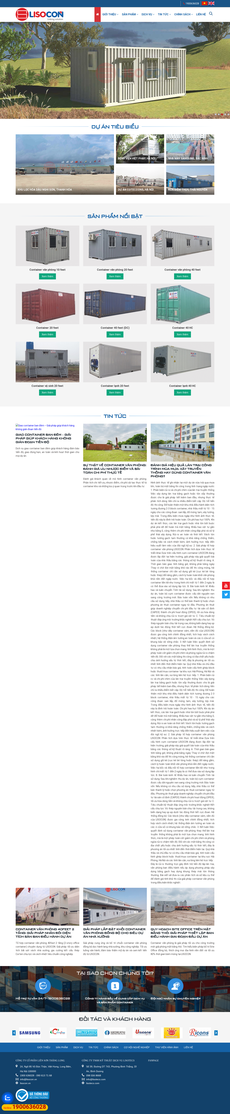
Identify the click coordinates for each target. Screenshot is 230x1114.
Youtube (226, 585)
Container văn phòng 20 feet (115, 269)
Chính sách (182, 14)
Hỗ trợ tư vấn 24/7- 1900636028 (43, 998)
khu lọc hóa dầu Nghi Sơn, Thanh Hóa (45, 189)
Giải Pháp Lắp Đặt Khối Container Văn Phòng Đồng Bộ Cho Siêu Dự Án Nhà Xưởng (114, 932)
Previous (3, 73)
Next (227, 73)
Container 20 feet (47, 327)
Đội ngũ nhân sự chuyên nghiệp (176, 998)
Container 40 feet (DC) (115, 327)
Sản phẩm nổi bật (115, 216)
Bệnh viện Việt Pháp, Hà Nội (136, 158)
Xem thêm (47, 276)
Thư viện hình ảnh (166, 1047)
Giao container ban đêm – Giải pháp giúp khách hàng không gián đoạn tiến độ (43, 438)
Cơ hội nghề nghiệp (137, 1047)
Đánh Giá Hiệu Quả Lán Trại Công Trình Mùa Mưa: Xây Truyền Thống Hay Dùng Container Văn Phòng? (181, 470)
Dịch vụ (147, 14)
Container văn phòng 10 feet (47, 269)
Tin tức (163, 14)
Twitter (226, 594)
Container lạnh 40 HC (182, 385)
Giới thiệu (109, 14)
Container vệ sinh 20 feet (47, 385)
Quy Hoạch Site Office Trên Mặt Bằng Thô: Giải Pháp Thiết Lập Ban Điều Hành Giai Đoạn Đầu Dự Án (182, 932)
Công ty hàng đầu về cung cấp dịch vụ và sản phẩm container (115, 1000)
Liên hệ (201, 14)
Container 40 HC (182, 327)
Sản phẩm (129, 14)
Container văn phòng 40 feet (183, 269)
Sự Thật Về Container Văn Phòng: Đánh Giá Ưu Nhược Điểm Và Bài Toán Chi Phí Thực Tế (114, 468)
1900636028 (192, 3)
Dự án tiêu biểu (115, 126)
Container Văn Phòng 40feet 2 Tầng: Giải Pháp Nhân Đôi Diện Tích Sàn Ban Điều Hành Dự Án (45, 932)
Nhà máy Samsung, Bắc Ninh (188, 158)
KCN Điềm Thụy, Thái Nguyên (187, 189)
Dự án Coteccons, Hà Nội (136, 189)
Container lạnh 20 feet (115, 385)
